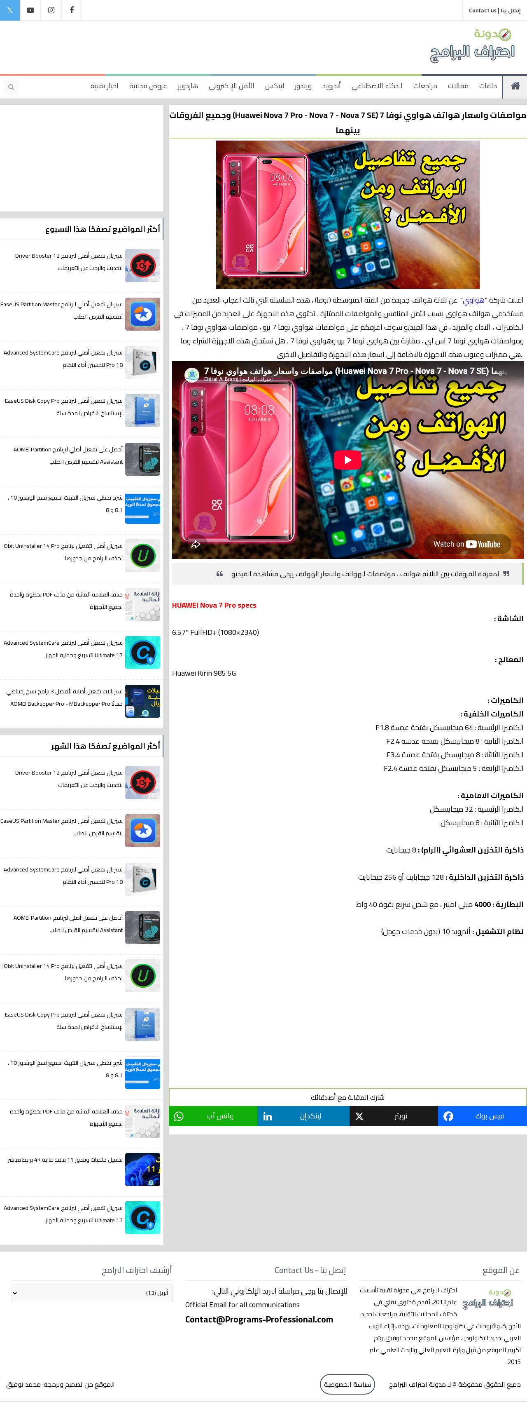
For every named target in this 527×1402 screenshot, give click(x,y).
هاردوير (188, 85)
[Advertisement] (170, 45)
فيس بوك (490, 1116)
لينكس (274, 85)
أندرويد (331, 85)
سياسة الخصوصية (347, 1384)
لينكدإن (310, 1116)
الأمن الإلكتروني (231, 85)
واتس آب (220, 1116)
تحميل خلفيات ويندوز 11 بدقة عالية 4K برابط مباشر (65, 1159)
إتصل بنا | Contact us (495, 10)
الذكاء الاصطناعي (377, 85)
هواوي (474, 300)
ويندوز (303, 85)
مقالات (458, 85)
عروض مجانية (148, 85)
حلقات (488, 85)
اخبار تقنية (105, 85)
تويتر (401, 1116)
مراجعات (425, 85)
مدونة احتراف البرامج (416, 1384)
